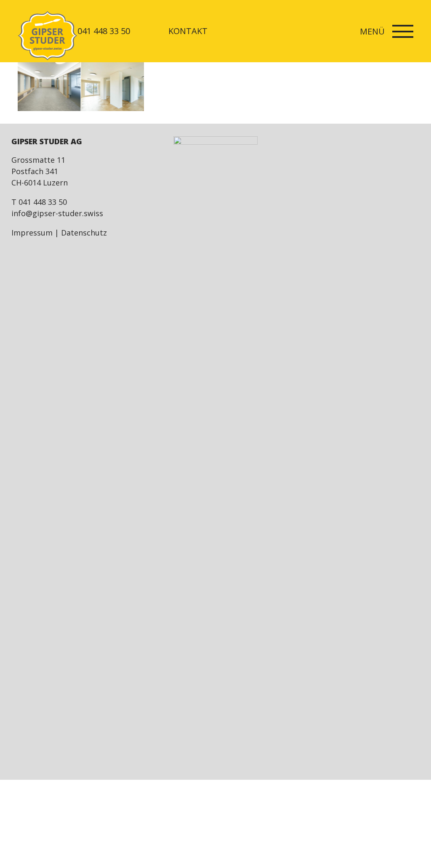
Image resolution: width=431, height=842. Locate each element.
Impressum (32, 233)
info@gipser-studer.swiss (57, 213)
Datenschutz (84, 233)
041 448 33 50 (103, 31)
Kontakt (188, 31)
